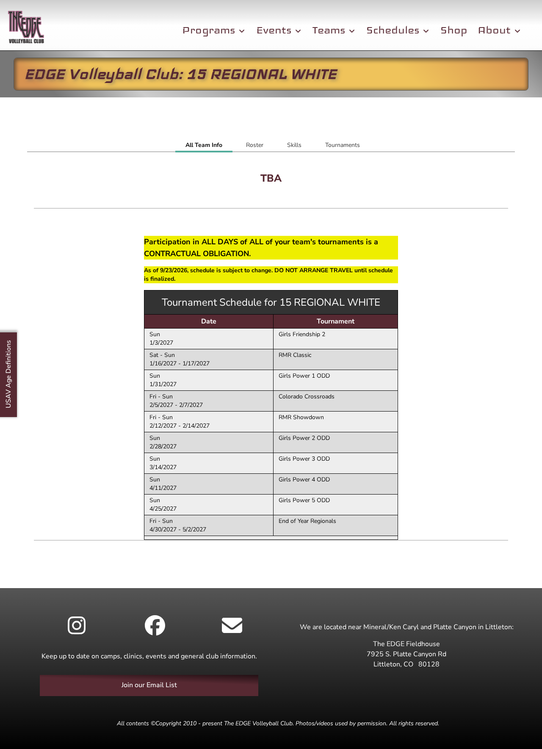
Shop (453, 29)
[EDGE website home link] (26, 28)
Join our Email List (149, 685)
